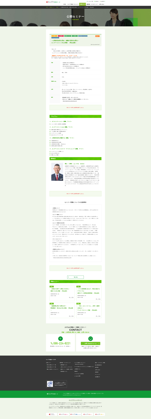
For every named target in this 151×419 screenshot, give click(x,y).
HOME (64, 4)
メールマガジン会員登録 (79, 373)
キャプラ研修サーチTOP (51, 359)
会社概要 (102, 1)
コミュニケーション (55, 37)
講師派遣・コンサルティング (92, 4)
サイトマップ (97, 374)
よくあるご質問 (90, 1)
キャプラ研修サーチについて (73, 4)
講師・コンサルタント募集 (100, 362)
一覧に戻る (75, 277)
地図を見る (74, 91)
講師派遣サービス (64, 364)
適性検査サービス (64, 371)
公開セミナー (82, 4)
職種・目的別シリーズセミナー (52, 369)
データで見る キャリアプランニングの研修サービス (84, 366)
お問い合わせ (101, 4)
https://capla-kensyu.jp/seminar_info (70, 100)
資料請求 (97, 1)
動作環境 (96, 367)
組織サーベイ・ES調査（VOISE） (67, 369)
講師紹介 (76, 371)
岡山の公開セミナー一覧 (51, 364)
